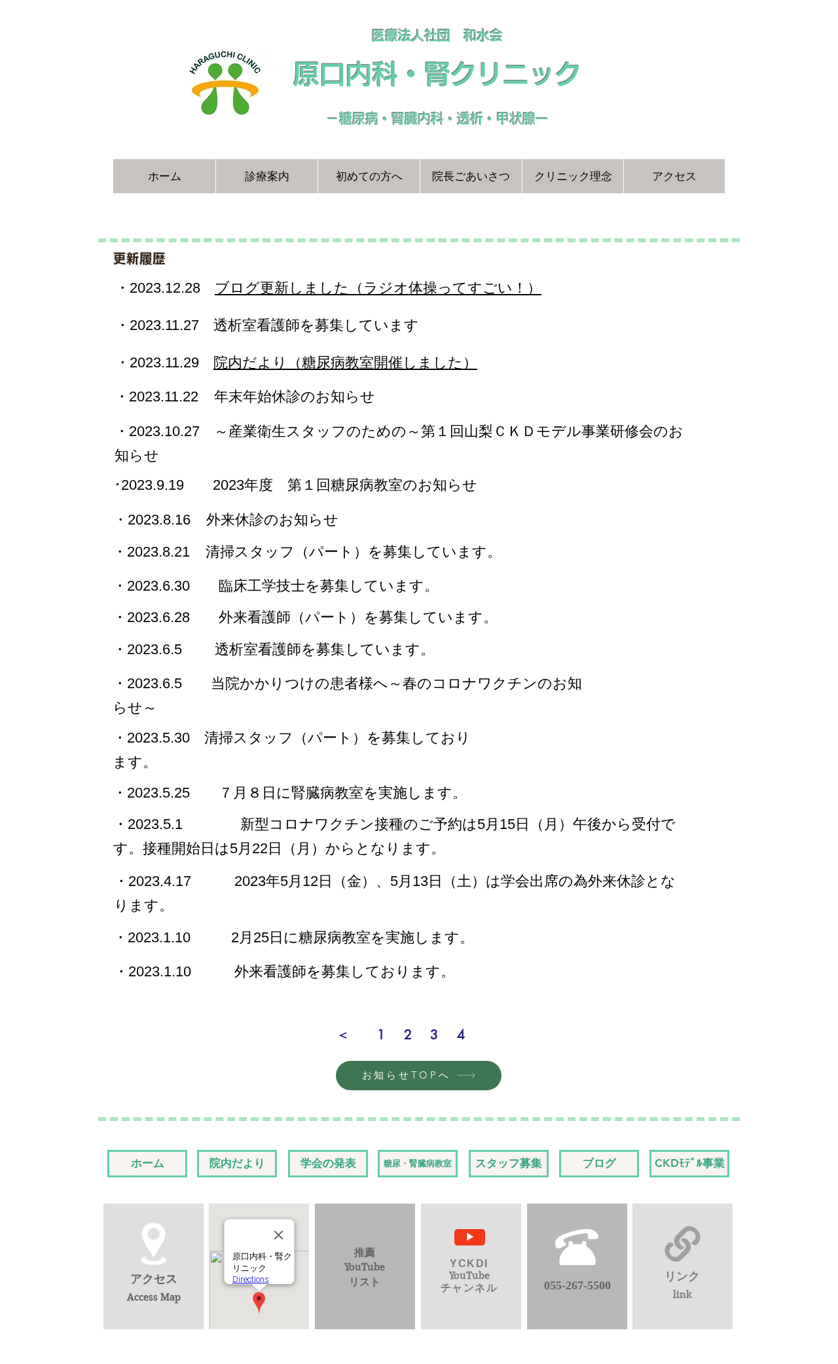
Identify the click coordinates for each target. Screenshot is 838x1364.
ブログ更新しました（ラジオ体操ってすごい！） (378, 288)
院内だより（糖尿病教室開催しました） (345, 362)
